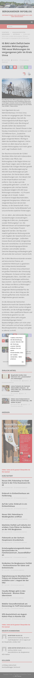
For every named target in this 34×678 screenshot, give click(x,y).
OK (23, 362)
